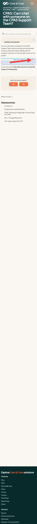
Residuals (4, 519)
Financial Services (8, 516)
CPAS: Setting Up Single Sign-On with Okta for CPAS (19, 113)
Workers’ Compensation (10, 522)
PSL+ (3, 480)
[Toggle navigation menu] (32, 4)
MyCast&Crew (6, 486)
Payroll (3, 513)
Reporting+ (5, 501)
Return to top (6, 97)
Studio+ (4, 495)
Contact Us (8, 106)
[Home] (14, 3)
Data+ (3, 504)
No (24, 84)
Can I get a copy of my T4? (13, 121)
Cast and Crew (7, 8)
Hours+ (4, 492)
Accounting (6, 9)
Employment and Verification (14, 109)
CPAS (13, 9)
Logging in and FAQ (22, 9)
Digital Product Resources (21, 8)
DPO (3, 483)
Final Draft (5, 498)
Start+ (3, 489)
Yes (13, 84)
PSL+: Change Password (13, 118)
